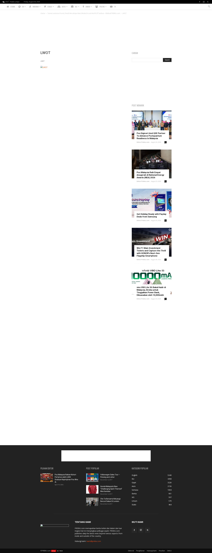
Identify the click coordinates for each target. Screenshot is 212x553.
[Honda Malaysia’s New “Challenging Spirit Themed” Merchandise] (92, 489)
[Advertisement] (106, 33)
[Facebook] (199, 2)
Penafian (162, 551)
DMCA (169, 551)
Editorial (131, 551)
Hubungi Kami (152, 551)
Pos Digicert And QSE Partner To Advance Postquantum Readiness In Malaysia (151, 136)
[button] (209, 7)
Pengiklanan (140, 551)
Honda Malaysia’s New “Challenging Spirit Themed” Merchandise (111, 488)
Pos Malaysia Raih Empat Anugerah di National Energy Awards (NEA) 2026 (150, 175)
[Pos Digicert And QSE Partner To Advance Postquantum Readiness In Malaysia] (152, 124)
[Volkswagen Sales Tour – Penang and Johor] (92, 477)
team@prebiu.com (93, 541)
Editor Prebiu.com (143, 142)
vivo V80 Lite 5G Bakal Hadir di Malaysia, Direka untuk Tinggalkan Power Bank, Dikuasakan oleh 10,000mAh (151, 291)
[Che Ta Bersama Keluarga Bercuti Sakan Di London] (92, 502)
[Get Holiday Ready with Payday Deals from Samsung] (152, 203)
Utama (42, 13)
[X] (208, 2)
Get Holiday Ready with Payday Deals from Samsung (151, 215)
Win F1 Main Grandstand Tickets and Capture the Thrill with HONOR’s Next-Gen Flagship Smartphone (151, 252)
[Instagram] (203, 2)
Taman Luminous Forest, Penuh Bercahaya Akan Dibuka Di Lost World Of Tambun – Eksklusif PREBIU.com (83, 13)
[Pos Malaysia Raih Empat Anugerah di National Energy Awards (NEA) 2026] (152, 164)
